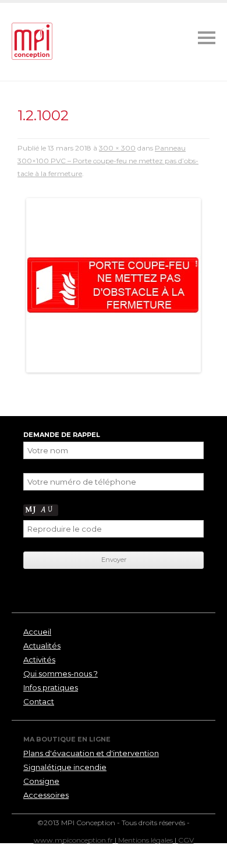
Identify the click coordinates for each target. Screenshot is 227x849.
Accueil (37, 631)
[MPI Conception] (32, 42)
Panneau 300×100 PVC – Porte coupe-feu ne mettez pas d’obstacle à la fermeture (107, 161)
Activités (39, 659)
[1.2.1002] (113, 285)
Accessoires (46, 795)
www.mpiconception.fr (73, 840)
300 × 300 (117, 148)
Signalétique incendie (65, 767)
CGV (186, 840)
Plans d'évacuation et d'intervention (91, 753)
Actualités (42, 645)
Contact (38, 701)
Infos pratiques (50, 687)
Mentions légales (145, 840)
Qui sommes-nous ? (60, 673)
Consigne (41, 781)
